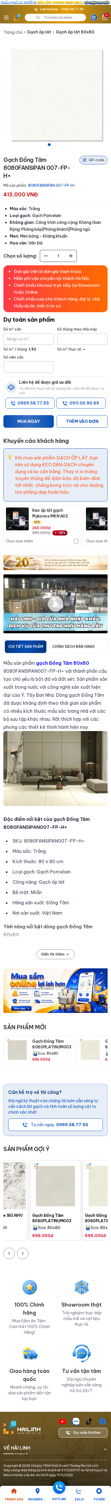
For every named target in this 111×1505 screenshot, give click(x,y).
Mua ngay (28, 421)
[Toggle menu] (6, 17)
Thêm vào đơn (82, 421)
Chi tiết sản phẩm (25, 646)
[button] (55, 95)
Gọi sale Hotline (86, 1432)
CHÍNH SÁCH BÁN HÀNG (73, 646)
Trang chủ (12, 32)
